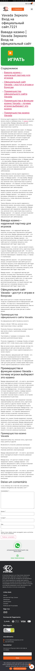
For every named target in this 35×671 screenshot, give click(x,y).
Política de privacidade (20, 668)
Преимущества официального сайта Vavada (15, 94)
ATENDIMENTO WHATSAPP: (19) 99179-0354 (17, 550)
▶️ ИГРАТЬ (16, 56)
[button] (31, 9)
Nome (3, 511)
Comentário (5, 491)
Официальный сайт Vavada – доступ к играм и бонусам (19, 84)
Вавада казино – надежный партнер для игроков (17, 75)
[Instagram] (4, 612)
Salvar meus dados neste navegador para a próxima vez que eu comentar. (17, 533)
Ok (11, 668)
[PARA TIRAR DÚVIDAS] (17, 556)
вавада (26, 121)
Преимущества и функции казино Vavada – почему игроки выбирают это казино (18, 104)
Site (2, 524)
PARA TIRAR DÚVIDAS (17, 558)
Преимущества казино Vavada (17, 114)
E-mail (3, 517)
